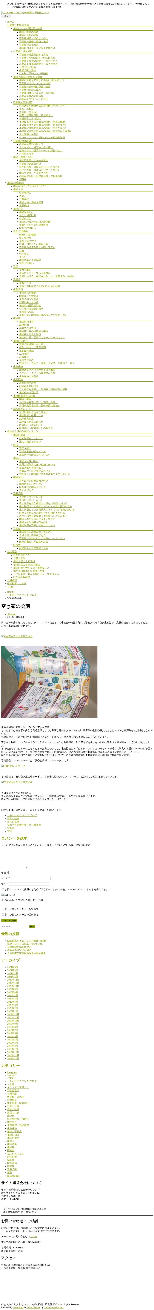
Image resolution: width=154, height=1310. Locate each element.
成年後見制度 (26, 418)
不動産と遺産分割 (22, 51)
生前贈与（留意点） (30, 299)
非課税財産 (25, 218)
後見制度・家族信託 (18, 1103)
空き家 (10, 828)
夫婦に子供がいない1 (30, 497)
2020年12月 (13, 979)
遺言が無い (25, 448)
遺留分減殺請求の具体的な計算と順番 (39, 286)
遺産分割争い (26, 263)
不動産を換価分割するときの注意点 (38, 64)
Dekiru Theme (33, 1307)
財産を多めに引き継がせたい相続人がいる (42, 513)
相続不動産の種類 (28, 35)
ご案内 (10, 1078)
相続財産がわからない (31, 484)
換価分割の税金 (27, 70)
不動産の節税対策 (28, 44)
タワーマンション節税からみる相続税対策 (42, 137)
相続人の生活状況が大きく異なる (37, 519)
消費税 (22, 179)
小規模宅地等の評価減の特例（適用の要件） (43, 125)
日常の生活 (13, 821)
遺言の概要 (25, 270)
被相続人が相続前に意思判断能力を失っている (44, 474)
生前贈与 (18, 289)
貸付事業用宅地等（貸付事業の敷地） (39, 405)
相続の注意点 (20, 340)
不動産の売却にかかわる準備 (35, 83)
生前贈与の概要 (27, 293)
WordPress (18, 1307)
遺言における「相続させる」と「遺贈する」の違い (47, 276)
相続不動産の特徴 (28, 32)
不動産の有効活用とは (31, 144)
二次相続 (24, 353)
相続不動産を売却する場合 (27, 76)
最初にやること (21, 555)
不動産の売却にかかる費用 (33, 99)
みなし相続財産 (27, 215)
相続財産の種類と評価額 (26, 564)
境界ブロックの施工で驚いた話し (25, 944)
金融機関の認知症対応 (19, 947)
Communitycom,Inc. (53, 1307)
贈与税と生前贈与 (28, 296)
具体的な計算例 (27, 328)
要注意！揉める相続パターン (22, 431)
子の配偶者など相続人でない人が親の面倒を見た (45, 506)
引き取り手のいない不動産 (33, 73)
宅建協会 (12, 1100)
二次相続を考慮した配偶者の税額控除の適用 (43, 389)
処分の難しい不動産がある (33, 541)
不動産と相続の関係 (18, 25)
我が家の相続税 (21, 577)
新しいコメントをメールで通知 (21, 909)
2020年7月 (12, 995)
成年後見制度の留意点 (31, 421)
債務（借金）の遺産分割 (32, 347)
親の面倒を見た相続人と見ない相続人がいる (43, 503)
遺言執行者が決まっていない (35, 454)
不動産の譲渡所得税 (30, 163)
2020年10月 (13, 986)
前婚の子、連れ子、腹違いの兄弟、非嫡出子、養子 (47, 363)
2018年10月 (13, 1058)
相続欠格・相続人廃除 (31, 202)
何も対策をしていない (31, 438)
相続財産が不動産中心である (35, 532)
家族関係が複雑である (31, 467)
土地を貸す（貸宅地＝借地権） (36, 147)
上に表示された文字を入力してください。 (24, 900)
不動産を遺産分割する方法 (33, 54)
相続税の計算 (26, 321)
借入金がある (26, 490)
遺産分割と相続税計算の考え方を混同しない (43, 315)
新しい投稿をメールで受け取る (21, 914)
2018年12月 (13, 1052)
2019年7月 (12, 1030)
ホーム (10, 21)
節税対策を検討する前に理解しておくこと (42, 106)
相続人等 (18, 189)
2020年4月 (12, 1001)
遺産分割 (18, 493)
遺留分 (16, 279)
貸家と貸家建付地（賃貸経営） (36, 115)
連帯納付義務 (26, 360)
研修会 (10, 1150)
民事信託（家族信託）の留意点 (36, 428)
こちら (33, 1236)
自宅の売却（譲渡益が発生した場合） (39, 166)
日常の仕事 (13, 818)
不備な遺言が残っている (32, 451)
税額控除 (18, 379)
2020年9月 (12, 989)
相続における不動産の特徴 (27, 28)
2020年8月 (12, 992)
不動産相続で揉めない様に (33, 38)
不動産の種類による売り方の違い (37, 93)
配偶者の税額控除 (28, 386)
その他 (10, 1084)
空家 (9, 831)
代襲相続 (24, 199)
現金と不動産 (26, 109)
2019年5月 (12, 1036)
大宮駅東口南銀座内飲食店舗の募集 (26, 953)
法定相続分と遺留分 (18, 1119)
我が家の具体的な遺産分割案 (29, 571)
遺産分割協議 (20, 231)
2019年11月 (13, 1017)
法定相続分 (25, 238)
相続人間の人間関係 (24, 561)
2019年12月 (13, 1014)
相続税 (16, 318)
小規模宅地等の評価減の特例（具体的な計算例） (45, 131)
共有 (21, 250)
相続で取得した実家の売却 (33, 173)
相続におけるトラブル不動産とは (37, 48)
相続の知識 (13, 1134)
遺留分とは (25, 283)
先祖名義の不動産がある (32, 535)
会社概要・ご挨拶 (16, 583)
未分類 (10, 1115)
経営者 (16, 544)
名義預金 (24, 357)
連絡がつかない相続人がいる (35, 471)
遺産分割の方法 (27, 241)
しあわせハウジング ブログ (22, 595)
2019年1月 (12, 1049)
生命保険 (18, 366)
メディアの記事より (18, 1087)
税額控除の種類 (27, 383)
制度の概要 (25, 399)
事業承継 (12, 1093)
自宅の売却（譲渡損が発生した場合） (39, 170)
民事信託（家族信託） (31, 425)
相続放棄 (12, 1144)
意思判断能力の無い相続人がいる (37, 464)
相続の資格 (13, 1138)
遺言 (15, 266)
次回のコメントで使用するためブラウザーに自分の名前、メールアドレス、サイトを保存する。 (56, 889)
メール (5, 878)
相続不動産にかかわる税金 (33, 160)
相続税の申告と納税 (30, 334)
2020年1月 (12, 1011)
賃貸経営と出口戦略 (30, 118)
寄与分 (22, 257)
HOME (10, 592)
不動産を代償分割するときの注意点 (38, 61)
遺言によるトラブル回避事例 (35, 273)
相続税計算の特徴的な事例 (33, 331)
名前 (4, 872)
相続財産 (18, 208)
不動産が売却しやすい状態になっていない (42, 538)
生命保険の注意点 (28, 376)
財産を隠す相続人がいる (32, 487)
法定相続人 (25, 193)
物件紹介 (12, 1122)
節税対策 (12, 1156)
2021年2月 (12, 973)
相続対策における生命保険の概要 (37, 370)
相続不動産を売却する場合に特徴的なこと (42, 80)
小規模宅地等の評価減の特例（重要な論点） (43, 128)
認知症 (10, 1160)
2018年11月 (13, 1055)
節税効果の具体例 (28, 302)
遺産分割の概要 (27, 235)
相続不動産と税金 (22, 157)
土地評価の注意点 (28, 134)
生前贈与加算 (26, 312)
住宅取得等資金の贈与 (31, 308)
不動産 (16, 528)
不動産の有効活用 (22, 140)
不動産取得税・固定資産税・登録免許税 (41, 176)
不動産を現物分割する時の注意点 (37, 57)
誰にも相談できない (30, 441)
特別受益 (24, 253)
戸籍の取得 (19, 558)
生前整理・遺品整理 (18, 1125)
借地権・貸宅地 (15, 1097)
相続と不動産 (14, 1131)
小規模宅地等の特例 (24, 395)
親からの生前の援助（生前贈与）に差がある (43, 516)
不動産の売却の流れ (30, 89)
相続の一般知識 (15, 182)
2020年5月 (12, 998)
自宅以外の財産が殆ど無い (33, 481)
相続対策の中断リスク (31, 415)
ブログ (10, 586)
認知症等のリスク (22, 408)
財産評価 (12, 1163)
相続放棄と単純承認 (30, 260)
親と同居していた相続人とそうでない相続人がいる (47, 509)
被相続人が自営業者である (33, 548)
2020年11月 (13, 983)
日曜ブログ (13, 1112)
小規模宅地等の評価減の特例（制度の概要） (43, 121)
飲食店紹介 (13, 1175)
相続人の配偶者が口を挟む (33, 522)
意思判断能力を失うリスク (33, 412)
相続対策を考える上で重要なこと (31, 567)
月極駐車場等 (26, 153)
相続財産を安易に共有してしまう (37, 525)
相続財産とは (26, 212)
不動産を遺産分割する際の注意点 (37, 247)
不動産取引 (13, 1090)
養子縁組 (24, 205)
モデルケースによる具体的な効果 (37, 373)
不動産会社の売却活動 (31, 96)
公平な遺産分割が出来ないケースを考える (36, 574)
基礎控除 (24, 325)
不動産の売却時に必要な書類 (35, 86)
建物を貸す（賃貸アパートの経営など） (41, 150)
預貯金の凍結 (26, 350)
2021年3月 (12, 970)
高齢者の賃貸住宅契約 (19, 950)
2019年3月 (12, 1042)
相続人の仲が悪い (28, 461)
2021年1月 (12, 976)
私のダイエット (15, 1153)
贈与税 (10, 1166)
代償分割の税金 (27, 67)
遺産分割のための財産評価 (33, 225)
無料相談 (12, 580)
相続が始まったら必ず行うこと (30, 186)
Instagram (12, 1072)
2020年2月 (12, 1008)
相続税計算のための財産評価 (35, 221)
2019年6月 (12, 1033)
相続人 (16, 458)
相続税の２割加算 (28, 392)
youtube (11, 1075)
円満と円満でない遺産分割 (33, 244)
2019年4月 (12, 1039)
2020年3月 (12, 1005)
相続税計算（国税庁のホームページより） (42, 337)
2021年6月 (12, 967)
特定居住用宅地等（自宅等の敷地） (38, 402)
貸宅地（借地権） (28, 112)
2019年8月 (12, 1027)
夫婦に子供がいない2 (30, 500)
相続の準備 (19, 435)
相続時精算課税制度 (30, 305)
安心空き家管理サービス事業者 (24, 825)
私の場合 (12, 551)
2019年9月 (12, 1024)
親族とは (24, 196)
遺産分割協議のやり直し (32, 344)
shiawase (11, 614)
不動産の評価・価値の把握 (33, 41)
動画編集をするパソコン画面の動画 (26, 940)
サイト (4, 883)
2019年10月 (13, 1020)
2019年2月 (12, 1046)
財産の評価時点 (27, 228)
